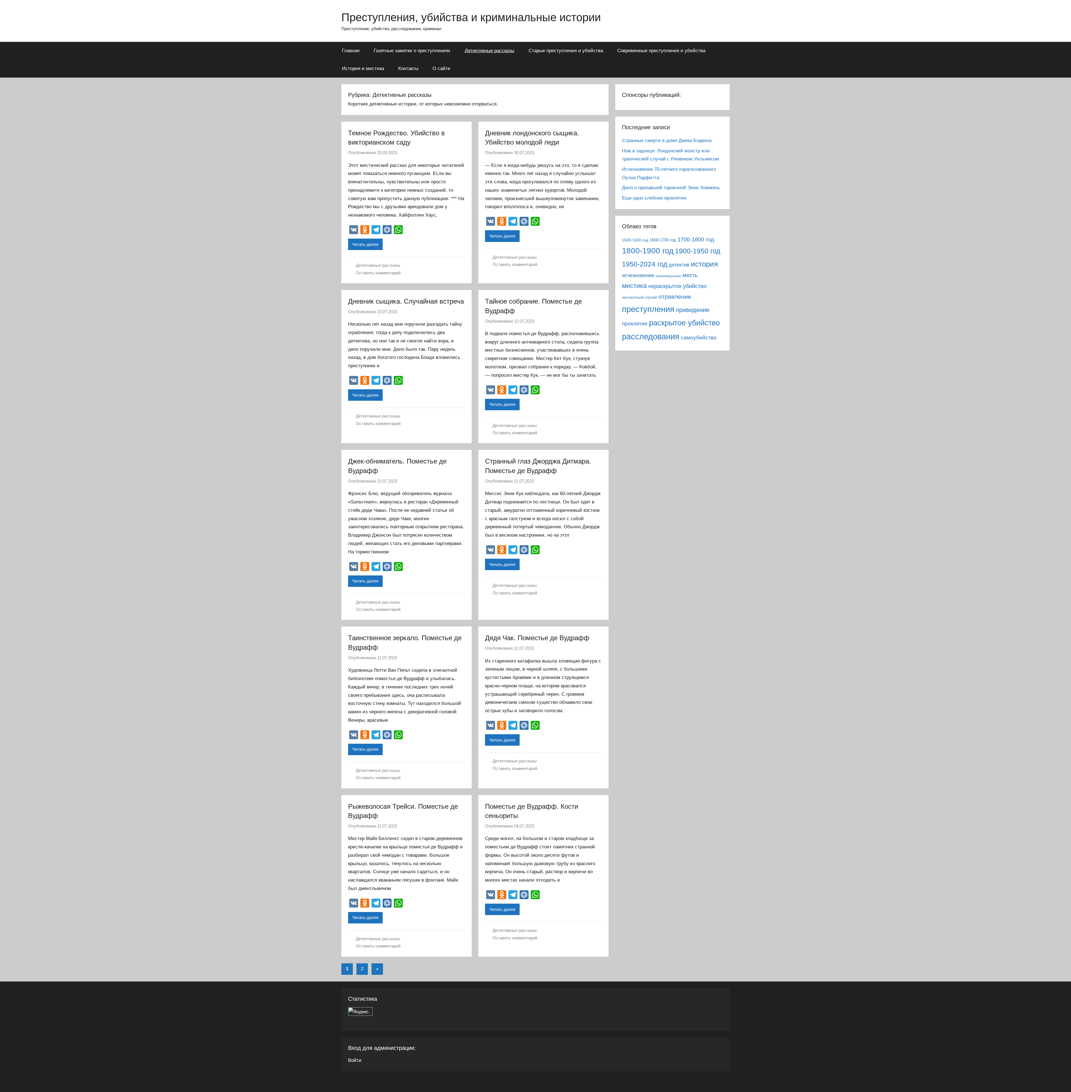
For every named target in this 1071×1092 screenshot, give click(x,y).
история (704, 264)
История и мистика (363, 68)
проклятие (635, 324)
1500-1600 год (635, 240)
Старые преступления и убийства (566, 50)
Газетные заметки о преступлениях (412, 50)
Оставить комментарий (378, 272)
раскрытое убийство (684, 322)
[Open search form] (721, 50)
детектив (679, 265)
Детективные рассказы (489, 50)
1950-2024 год (644, 264)
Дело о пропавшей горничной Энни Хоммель (671, 187)
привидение (693, 309)
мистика (634, 285)
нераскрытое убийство (677, 286)
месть (690, 275)
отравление (674, 296)
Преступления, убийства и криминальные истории (471, 17)
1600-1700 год (663, 240)
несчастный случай (639, 297)
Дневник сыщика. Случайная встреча (406, 301)
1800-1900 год (648, 250)
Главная (351, 50)
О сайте (441, 68)
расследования (650, 336)
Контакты (408, 68)
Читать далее (365, 244)
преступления (648, 309)
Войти (354, 1060)
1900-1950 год (697, 251)
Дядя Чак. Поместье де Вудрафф (537, 638)
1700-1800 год (695, 239)
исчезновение (638, 275)
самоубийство (699, 337)
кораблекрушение (668, 276)
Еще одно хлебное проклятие (654, 198)
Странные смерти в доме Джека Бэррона (666, 140)
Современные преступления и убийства (661, 50)
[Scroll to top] (1060, 1081)
